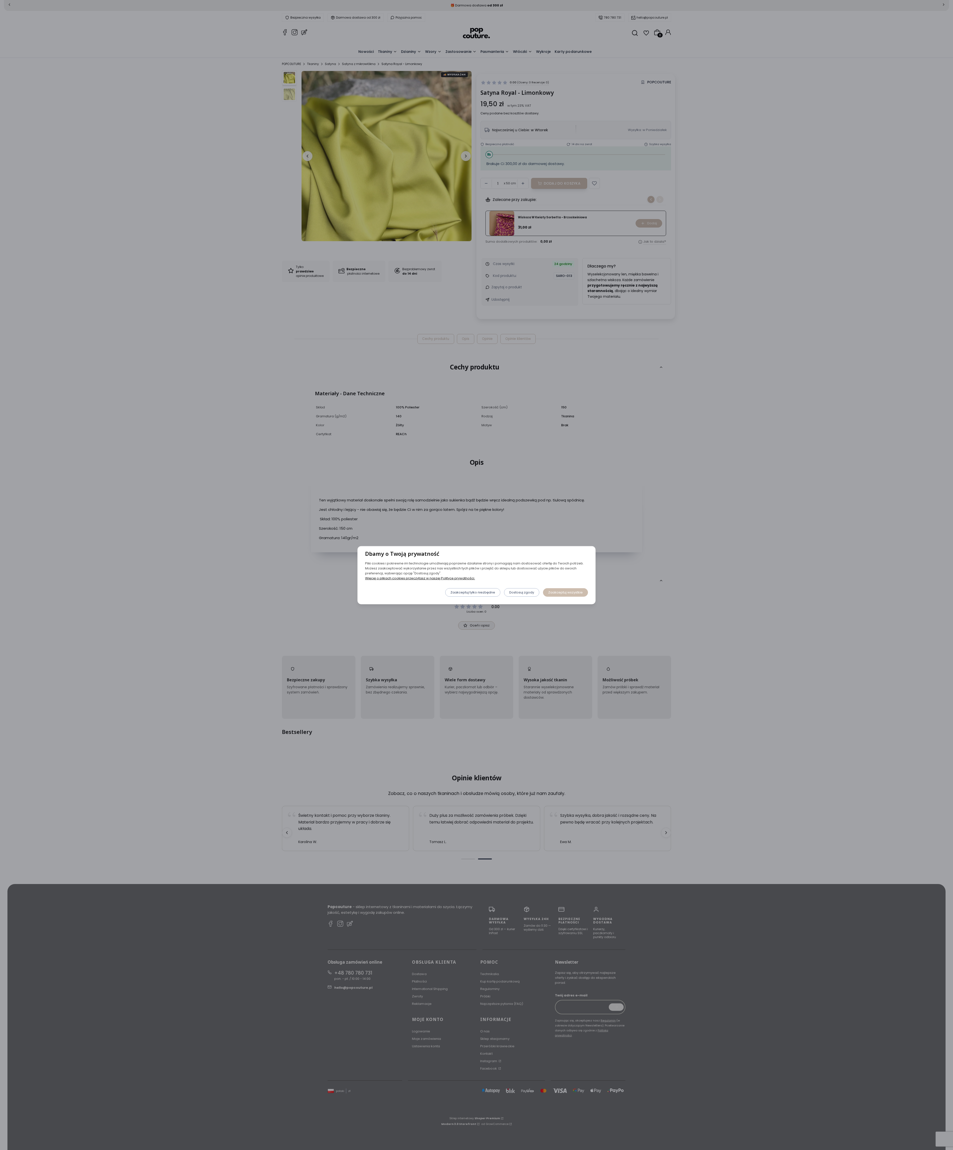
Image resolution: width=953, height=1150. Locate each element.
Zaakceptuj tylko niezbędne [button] (472, 592)
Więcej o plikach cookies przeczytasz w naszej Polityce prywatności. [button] (420, 578)
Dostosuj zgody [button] (521, 592)
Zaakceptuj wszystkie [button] (565, 592)
